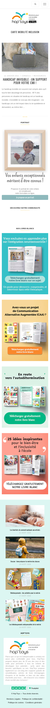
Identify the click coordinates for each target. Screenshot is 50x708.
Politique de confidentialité (32, 699)
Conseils (26, 76)
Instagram (13, 216)
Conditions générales (33, 703)
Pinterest (21, 216)
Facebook (5, 216)
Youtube (36, 216)
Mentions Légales (14, 699)
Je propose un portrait (25, 197)
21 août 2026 (25, 533)
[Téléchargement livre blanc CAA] (25, 330)
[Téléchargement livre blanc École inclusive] (25, 464)
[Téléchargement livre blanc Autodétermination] (25, 397)
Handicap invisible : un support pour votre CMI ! (25, 81)
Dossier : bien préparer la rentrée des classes (25, 561)
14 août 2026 (25, 627)
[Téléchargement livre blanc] (25, 264)
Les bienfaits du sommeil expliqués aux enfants (25, 530)
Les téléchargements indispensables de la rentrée (25, 624)
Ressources (40, 76)
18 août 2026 (25, 564)
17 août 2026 (25, 596)
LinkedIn (29, 216)
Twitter (44, 216)
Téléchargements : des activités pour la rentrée (25, 593)
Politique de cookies (16, 703)
